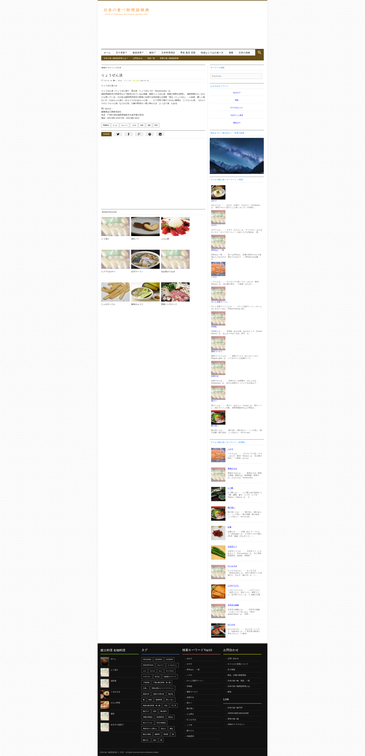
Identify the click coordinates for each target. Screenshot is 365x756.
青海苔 (166, 734)
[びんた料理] (105, 705)
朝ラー (214, 401)
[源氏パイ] (145, 226)
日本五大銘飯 (233, 605)
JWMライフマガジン (236, 724)
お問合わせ (137, 58)
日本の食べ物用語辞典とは (239, 686)
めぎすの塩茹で (117, 725)
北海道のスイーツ (170, 676)
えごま (115, 125)
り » (109, 67)
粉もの (163, 728)
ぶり (144, 671)
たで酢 (230, 488)
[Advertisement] (208, 23)
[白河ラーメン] (145, 259)
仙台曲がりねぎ (168, 271)
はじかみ (231, 624)
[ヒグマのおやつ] (115, 259)
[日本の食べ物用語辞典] (126, 11)
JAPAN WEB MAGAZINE (238, 713)
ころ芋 (189, 725)
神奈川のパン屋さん (150, 728)
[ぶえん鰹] (175, 226)
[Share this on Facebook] (128, 134)
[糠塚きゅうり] (145, 292)
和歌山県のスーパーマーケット (163, 688)
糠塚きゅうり (137, 304)
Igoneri (169, 659)
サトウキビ (170, 671)
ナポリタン (147, 676)
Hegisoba (147, 659)
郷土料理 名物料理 (113, 650)
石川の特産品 (161, 723)
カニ (160, 671)
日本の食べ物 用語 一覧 (239, 681)
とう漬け (105, 239)
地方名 (170, 694)
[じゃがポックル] (115, 292)
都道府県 (137, 53)
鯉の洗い (215, 426)
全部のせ (215, 376)
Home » (104, 67)
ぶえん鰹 (165, 239)
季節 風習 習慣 (187, 53)
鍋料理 (157, 734)
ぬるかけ (237, 92)
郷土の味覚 (147, 734)
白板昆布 (190, 736)
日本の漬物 (244, 53)
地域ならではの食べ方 (212, 53)
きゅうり (124, 125)
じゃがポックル (108, 304)
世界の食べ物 (233, 719)
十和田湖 (146, 682)
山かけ (214, 200)
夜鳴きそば (232, 468)
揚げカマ (146, 711)
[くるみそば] (105, 694)
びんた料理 (115, 703)
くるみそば (115, 692)
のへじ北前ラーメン (219, 302)
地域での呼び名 (158, 694)
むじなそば (232, 566)
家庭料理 (159, 700)
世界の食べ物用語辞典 (169, 58)
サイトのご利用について (238, 664)
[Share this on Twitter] (118, 134)
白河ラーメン (137, 271)
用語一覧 (151, 58)
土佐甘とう (232, 546)
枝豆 (154, 711)
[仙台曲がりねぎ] (175, 259)
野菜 (156, 125)
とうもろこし (172, 665)
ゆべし (113, 659)
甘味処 (214, 327)
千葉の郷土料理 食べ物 (162, 682)
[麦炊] (105, 716)
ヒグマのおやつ (108, 271)
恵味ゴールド (216, 351)
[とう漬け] (115, 226)
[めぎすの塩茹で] (105, 727)
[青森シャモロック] (175, 292)
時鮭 (237, 100)
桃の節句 (163, 711)
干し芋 (173, 705)
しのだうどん (233, 585)
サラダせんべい (236, 108)
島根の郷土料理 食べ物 (151, 705)
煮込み (170, 717)
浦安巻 (113, 681)
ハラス (214, 277)
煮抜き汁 (237, 123)
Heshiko (158, 659)
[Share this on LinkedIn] (160, 134)
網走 (171, 728)
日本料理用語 (168, 53)
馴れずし (146, 740)
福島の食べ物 (144, 80)
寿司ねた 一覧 (217, 250)
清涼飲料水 (160, 717)
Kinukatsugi (148, 665)
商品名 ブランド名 (124, 80)
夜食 (150, 700)
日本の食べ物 (107, 80)
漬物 (149, 125)
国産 (141, 125)
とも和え (190, 714)
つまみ (134, 125)
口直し (145, 688)
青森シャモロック (169, 304)
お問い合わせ (233, 658)
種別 (151, 53)
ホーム (107, 53)
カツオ (152, 671)
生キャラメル (147, 723)
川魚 (165, 705)
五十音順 (120, 53)
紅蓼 (229, 527)
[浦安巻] (105, 683)
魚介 (154, 740)
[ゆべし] (105, 661)
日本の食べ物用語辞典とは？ (116, 58)
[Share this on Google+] (139, 134)
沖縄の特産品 (147, 717)
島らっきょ (170, 700)
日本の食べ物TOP (235, 708)
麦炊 (112, 714)
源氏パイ (135, 239)
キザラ (214, 225)
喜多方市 (146, 694)
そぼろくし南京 (236, 115)
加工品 (157, 676)
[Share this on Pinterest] (149, 134)
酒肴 (231, 53)
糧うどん (190, 731)
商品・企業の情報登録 (237, 675)
